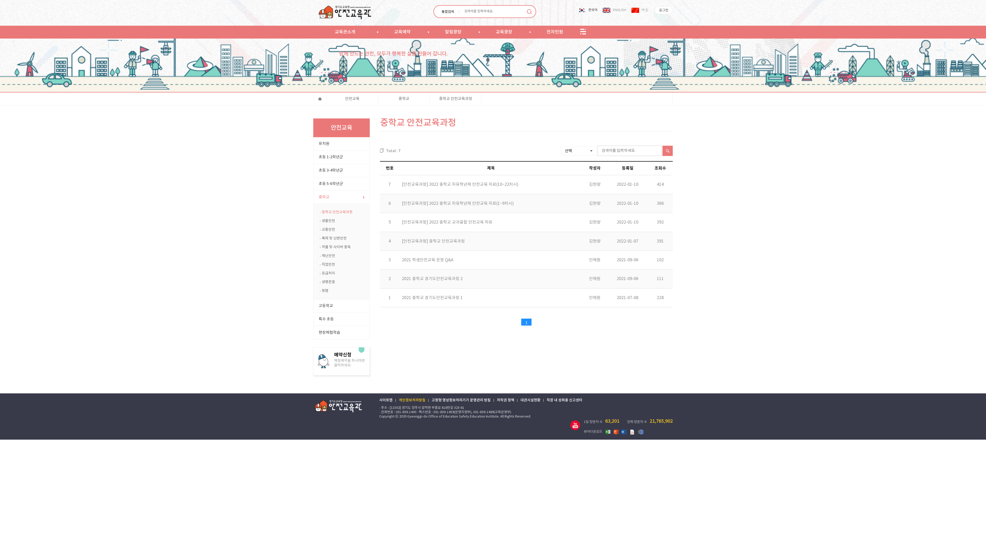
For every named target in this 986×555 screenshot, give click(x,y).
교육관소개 (345, 32)
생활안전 (328, 221)
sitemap (583, 32)
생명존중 (328, 282)
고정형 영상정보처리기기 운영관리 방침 (461, 400)
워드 (624, 431)
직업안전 (328, 264)
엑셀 (608, 431)
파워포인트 (616, 431)
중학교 (404, 99)
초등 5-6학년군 (331, 184)
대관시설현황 (530, 400)
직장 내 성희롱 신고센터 (564, 400)
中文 (645, 10)
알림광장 (453, 32)
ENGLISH (619, 10)
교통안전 (328, 230)
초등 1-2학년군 (331, 157)
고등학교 (326, 306)
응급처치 (328, 273)
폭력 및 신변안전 (334, 238)
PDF (633, 431)
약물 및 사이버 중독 (336, 247)
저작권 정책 (505, 400)
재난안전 (328, 256)
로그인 (663, 10)
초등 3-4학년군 (331, 170)
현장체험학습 (329, 332)
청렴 (325, 291)
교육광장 (504, 32)
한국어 (593, 10)
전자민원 (555, 32)
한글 (641, 431)
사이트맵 (386, 400)
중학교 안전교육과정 (455, 99)
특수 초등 (326, 319)
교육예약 (402, 32)
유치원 (324, 144)
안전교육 (352, 99)
